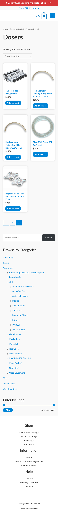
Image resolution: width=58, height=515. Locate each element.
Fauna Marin (15, 277)
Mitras (15, 320)
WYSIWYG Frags (29, 436)
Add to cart (13, 103)
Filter (8, 410)
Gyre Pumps (15, 334)
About (29, 457)
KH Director (18, 310)
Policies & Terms (29, 465)
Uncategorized (10, 389)
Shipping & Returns (29, 482)
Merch (6, 378)
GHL (11, 282)
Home (5, 29)
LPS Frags (29, 440)
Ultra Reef (14, 368)
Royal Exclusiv (16, 363)
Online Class (9, 383)
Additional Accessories (23, 286)
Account (29, 486)
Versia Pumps (18, 329)
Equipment (8, 268)
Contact (29, 478)
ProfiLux (16, 324)
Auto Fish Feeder (20, 296)
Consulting (8, 257)
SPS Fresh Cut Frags (29, 432)
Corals (6, 262)
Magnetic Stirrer (20, 315)
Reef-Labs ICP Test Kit (20, 358)
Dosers (15, 300)
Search (48, 237)
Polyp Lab (14, 344)
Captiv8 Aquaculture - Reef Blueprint (26, 272)
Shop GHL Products (29, 8)
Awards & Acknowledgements (29, 461)
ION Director (18, 305)
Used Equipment (17, 372)
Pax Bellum (14, 339)
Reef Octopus (15, 353)
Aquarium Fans (19, 291)
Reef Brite (14, 348)
